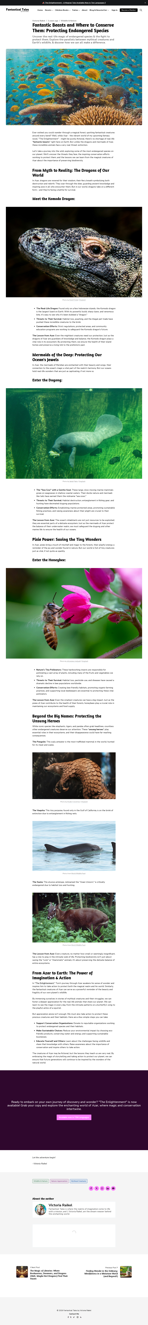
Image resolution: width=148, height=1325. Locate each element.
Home (40, 10)
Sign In (114, 10)
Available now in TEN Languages (74, 1117)
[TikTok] (73, 1317)
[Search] (141, 10)
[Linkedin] (107, 1188)
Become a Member (129, 10)
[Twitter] (96, 1188)
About (84, 10)
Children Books (62, 10)
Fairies (75, 10)
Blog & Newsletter (98, 10)
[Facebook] (91, 1188)
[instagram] (77, 1317)
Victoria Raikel (38, 21)
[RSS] (81, 1317)
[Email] (113, 1188)
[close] (145, 3)
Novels (48, 10)
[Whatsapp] (102, 1188)
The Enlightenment (44, 983)
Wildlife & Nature (69, 21)
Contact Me (74, 1314)
